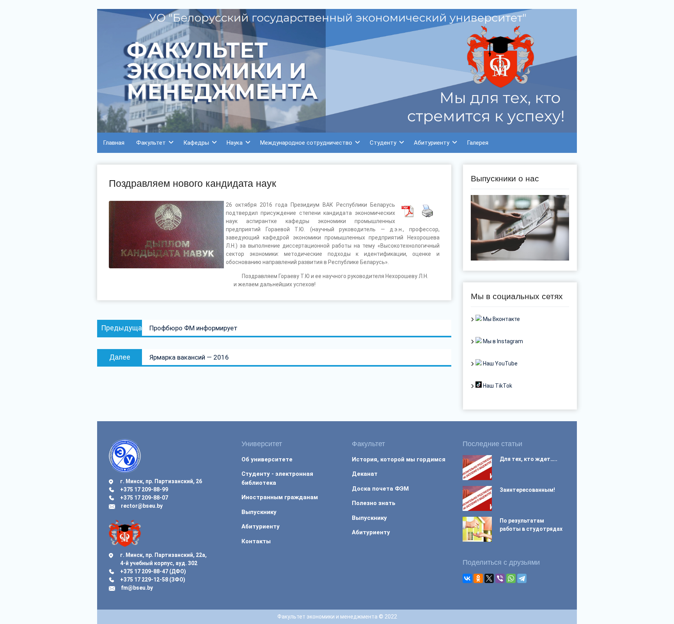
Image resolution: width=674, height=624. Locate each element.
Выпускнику (259, 512)
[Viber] (500, 578)
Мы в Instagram (502, 341)
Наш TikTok (497, 386)
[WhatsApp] (511, 578)
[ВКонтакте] (467, 578)
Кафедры (196, 142)
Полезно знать (374, 503)
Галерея (477, 142)
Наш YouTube (500, 363)
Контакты (256, 541)
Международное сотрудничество (306, 142)
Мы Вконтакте (501, 319)
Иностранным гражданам (279, 497)
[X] (489, 578)
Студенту (383, 142)
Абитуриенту (431, 142)
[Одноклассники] (478, 578)
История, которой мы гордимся (398, 459)
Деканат (365, 473)
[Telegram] (522, 578)
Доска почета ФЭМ (380, 488)
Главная (113, 142)
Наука (235, 142)
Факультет (151, 142)
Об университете (267, 459)
